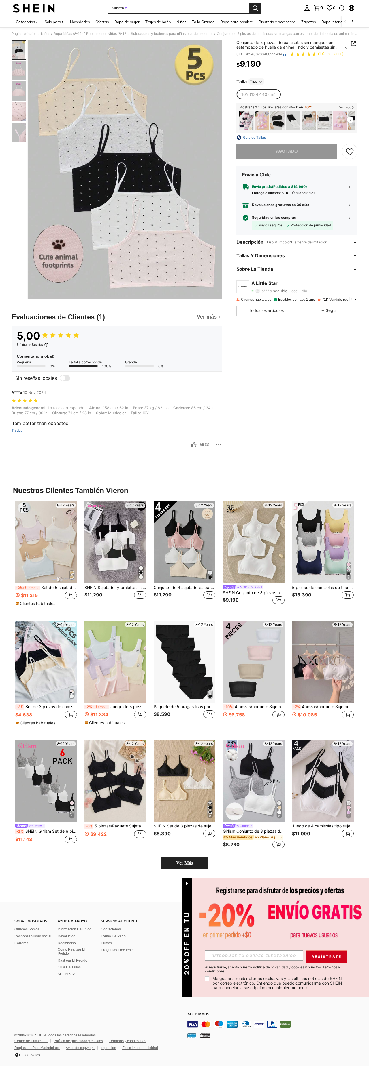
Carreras (21, 943)
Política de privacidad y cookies (78, 1041)
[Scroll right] (352, 21)
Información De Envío (74, 929)
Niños (45, 34)
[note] (36, 604)
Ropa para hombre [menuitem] (236, 22)
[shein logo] (34, 8)
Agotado (287, 151)
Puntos (106, 943)
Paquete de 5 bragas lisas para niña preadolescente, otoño (184, 706)
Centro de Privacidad (31, 1041)
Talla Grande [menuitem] (203, 22)
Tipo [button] (253, 81)
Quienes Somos (26, 929)
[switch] (65, 378)
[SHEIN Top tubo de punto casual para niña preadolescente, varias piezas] (277, 120)
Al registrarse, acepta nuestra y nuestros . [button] (272, 969)
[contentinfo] (273, 1024)
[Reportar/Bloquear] (218, 444)
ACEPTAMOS (198, 1014)
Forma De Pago (113, 936)
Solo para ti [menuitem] (54, 22)
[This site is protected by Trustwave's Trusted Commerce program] (191, 1035)
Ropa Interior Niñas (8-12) (106, 34)
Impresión (108, 1048)
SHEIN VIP (66, 974)
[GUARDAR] (349, 151)
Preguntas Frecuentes (118, 950)
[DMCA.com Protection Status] (205, 1035)
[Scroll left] (345, 21)
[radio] (258, 95)
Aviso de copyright (80, 1048)
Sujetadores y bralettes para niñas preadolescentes (172, 34)
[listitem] (246, 120)
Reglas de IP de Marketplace (37, 1048)
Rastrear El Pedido (72, 960)
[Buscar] (255, 8)
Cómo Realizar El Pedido (71, 951)
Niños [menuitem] (181, 22)
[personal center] (307, 8)
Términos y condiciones (127, 1041)
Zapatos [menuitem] (308, 22)
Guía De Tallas (69, 967)
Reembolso (67, 943)
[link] (318, 7)
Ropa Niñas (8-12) (68, 34)
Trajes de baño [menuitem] (158, 22)
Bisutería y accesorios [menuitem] (277, 22)
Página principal (24, 34)
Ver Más (184, 863)
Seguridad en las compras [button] (274, 218)
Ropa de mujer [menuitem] (127, 22)
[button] (341, 8)
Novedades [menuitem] (80, 22)
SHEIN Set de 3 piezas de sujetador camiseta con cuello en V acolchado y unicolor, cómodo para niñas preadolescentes (184, 826)
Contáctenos (111, 929)
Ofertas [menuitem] (102, 22)
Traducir (18, 430)
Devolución (67, 936)
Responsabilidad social (32, 936)
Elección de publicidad (140, 1048)
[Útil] (193, 444)
